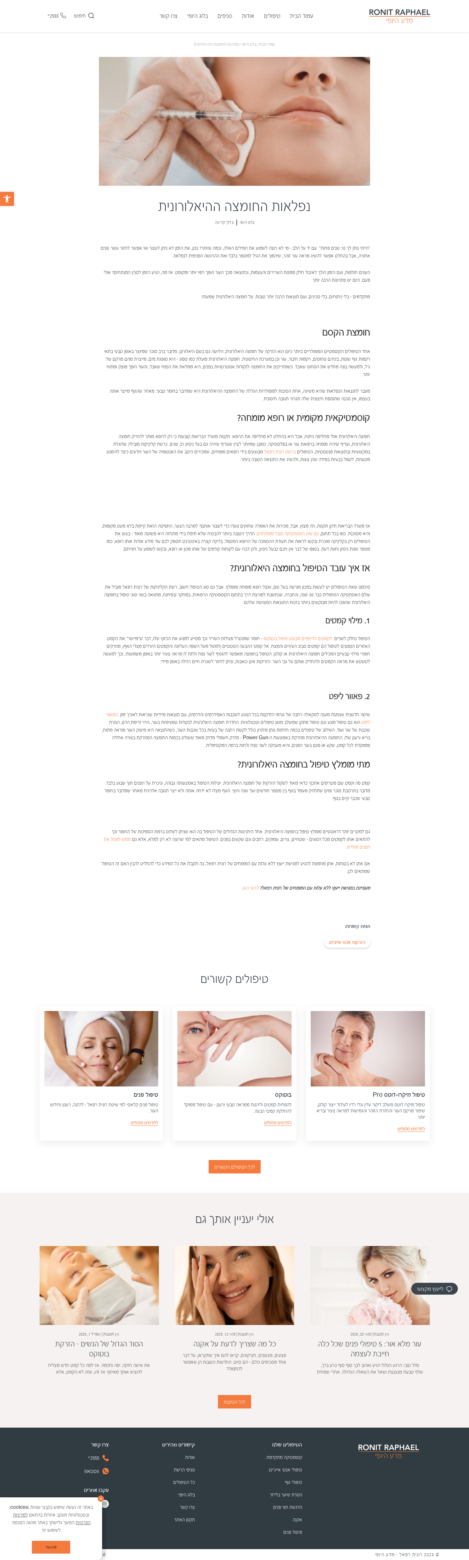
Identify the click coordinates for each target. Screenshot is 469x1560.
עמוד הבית (301, 16)
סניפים (225, 16)
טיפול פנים (146, 1095)
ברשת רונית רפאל (280, 452)
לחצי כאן (250, 888)
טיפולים (272, 16)
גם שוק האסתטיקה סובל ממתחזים (288, 534)
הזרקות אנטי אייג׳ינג (347, 942)
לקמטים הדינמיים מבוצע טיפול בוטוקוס (298, 638)
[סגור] (101, 1498)
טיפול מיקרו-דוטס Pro (399, 1095)
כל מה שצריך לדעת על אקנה (234, 1344)
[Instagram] (105, 1504)
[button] (7, 199)
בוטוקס (283, 1095)
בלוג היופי (197, 16)
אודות (248, 16)
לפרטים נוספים (411, 1129)
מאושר (51, 1547)
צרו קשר (169, 16)
